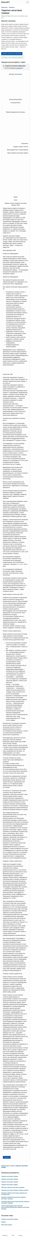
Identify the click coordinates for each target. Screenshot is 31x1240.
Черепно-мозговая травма (9, 1176)
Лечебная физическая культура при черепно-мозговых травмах (15, 1202)
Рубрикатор (4, 7)
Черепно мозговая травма (9, 1184)
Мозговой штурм (6, 1224)
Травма (3, 1222)
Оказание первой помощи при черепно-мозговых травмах (13, 1197)
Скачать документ (17, 68)
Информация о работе (14, 1166)
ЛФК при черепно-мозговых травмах (12, 1187)
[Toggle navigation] (27, 2)
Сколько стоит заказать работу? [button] (12, 57)
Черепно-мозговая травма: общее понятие (14, 1190)
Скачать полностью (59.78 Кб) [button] (11, 53)
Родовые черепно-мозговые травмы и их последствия (14, 1193)
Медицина (11, 7)
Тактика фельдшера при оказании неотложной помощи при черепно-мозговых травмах (15, 1207)
